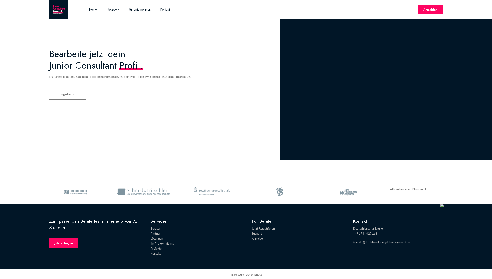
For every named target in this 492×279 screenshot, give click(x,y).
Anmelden (430, 10)
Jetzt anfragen (64, 243)
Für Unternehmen (140, 9)
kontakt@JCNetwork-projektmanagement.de (381, 242)
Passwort (349, 65)
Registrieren (68, 94)
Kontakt (165, 9)
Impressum (237, 274)
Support (257, 233)
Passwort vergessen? (386, 107)
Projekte (156, 248)
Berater (155, 228)
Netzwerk (112, 9)
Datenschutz (254, 274)
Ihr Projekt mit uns (162, 243)
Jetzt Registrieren (263, 228)
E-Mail (347, 49)
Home (93, 9)
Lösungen (156, 238)
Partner (155, 233)
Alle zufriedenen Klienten (406, 189)
